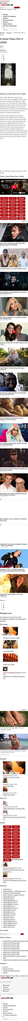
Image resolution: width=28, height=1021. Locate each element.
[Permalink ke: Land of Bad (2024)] (10, 648)
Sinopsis (5, 775)
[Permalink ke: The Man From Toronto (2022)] (10, 635)
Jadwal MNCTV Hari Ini (9, 910)
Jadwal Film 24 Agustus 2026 (11, 945)
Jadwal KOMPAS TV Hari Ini (11, 904)
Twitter (6, 987)
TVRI (7, 853)
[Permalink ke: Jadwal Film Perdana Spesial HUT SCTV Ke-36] (5, 813)
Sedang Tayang (7, 826)
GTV (7, 830)
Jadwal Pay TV (7, 889)
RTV (16, 843)
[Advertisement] (14, 100)
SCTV (7, 846)
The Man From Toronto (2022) (11, 638)
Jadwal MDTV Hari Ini (9, 906)
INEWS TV (7, 833)
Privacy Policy (15, 976)
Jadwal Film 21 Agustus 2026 (11, 952)
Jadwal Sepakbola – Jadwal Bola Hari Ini (14, 891)
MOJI (16, 840)
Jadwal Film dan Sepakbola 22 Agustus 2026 (15, 950)
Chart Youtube (7, 860)
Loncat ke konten (5, 1)
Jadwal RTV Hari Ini (8, 917)
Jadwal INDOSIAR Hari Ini (10, 900)
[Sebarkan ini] (3, 55)
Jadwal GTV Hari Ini (8, 899)
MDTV (7, 836)
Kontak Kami (24, 976)
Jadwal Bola (7, 856)
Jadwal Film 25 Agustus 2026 (11, 943)
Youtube (6, 991)
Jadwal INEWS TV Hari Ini (10, 902)
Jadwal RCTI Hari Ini (9, 916)
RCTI (7, 843)
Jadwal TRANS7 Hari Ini (10, 921)
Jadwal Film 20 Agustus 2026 (11, 954)
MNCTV (7, 840)
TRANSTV (7, 850)
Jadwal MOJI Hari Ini (9, 912)
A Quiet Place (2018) (10, 617)
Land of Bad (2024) (8, 651)
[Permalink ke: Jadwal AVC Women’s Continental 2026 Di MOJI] (5, 805)
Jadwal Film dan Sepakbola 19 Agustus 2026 (15, 960)
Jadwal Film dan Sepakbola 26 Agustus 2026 (15, 941)
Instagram (7, 989)
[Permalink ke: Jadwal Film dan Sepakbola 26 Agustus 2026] (5, 671)
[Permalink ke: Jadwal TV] (1, 48)
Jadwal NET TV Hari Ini (9, 914)
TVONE (15, 850)
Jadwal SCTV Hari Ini (9, 919)
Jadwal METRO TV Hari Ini (10, 908)
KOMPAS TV (15, 833)
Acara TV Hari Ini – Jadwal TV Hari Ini (13, 895)
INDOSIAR (16, 830)
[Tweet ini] (3, 57)
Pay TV (15, 853)
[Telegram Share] (3, 59)
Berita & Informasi (8, 868)
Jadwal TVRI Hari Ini (8, 927)
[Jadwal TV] (7, 5)
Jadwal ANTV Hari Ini (9, 897)
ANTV (16, 827)
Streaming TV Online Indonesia (11, 893)
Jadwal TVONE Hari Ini (9, 925)
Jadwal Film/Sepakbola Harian (11, 672)
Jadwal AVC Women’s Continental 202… (14, 808)
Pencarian (17, 7)
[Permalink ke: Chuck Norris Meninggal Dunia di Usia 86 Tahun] (5, 876)
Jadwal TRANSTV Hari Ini (10, 923)
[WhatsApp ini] (3, 61)
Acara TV (5, 807)
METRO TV (16, 836)
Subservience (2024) (9, 664)
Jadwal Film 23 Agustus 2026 (11, 948)
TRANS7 (16, 846)
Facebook (7, 985)
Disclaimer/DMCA (5, 976)
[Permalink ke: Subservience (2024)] (10, 661)
